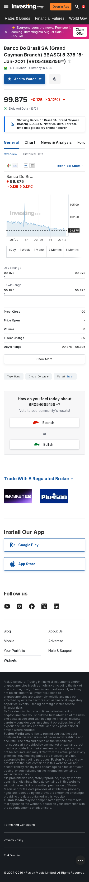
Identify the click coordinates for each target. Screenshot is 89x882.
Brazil (69, 376)
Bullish (48, 444)
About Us (55, 631)
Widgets (10, 660)
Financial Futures (49, 18)
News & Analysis (56, 142)
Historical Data (33, 154)
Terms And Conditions (19, 824)
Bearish (48, 423)
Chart (29, 142)
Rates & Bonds (17, 18)
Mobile (9, 641)
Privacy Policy (13, 840)
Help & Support (60, 651)
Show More (44, 359)
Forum (83, 142)
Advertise (55, 641)
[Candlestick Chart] (8, 165)
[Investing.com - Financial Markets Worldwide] (28, 6)
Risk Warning (13, 855)
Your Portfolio (14, 651)
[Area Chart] (15, 165)
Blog (7, 631)
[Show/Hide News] (32, 165)
